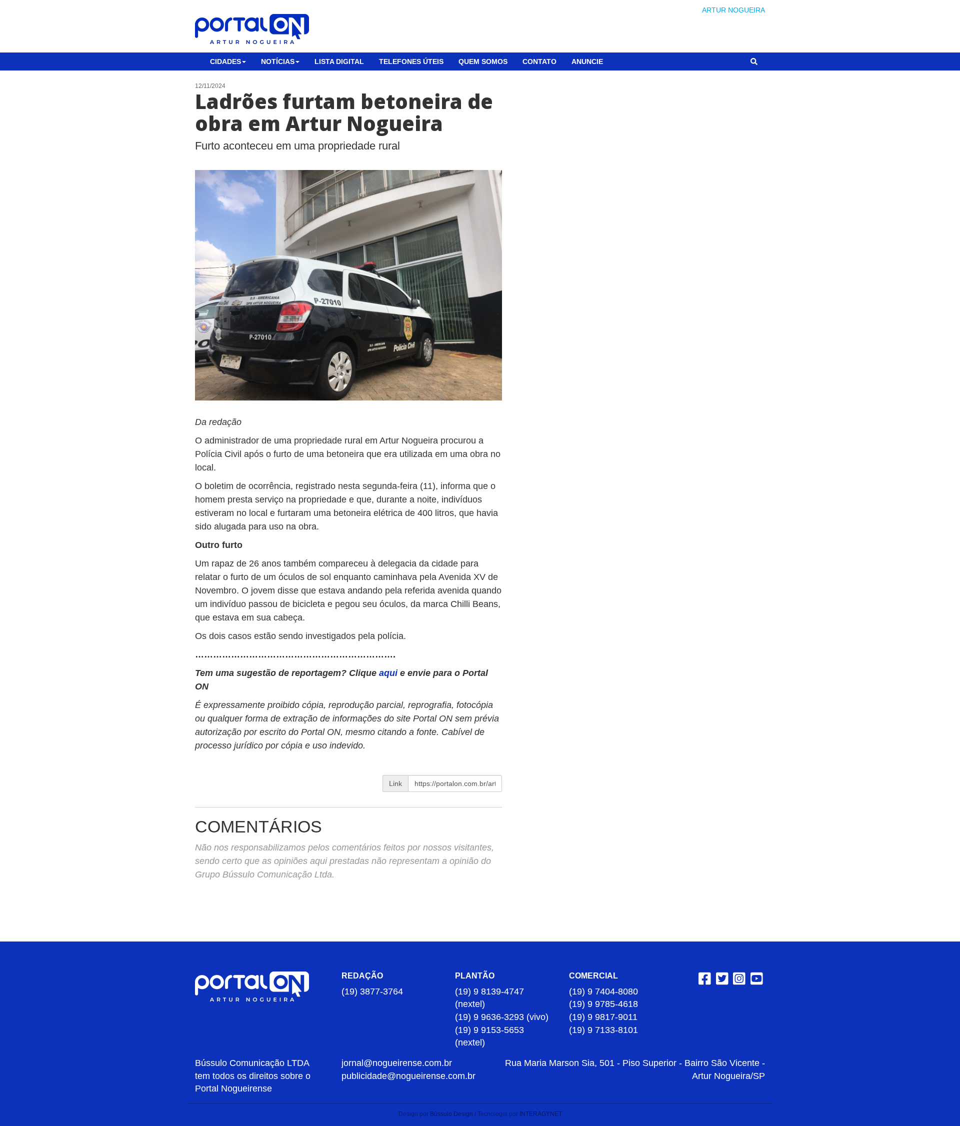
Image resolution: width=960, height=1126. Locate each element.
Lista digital (339, 62)
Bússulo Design (451, 1114)
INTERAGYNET (541, 1114)
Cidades (225, 62)
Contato (539, 62)
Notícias (277, 62)
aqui (389, 673)
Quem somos (483, 62)
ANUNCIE (587, 62)
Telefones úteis (411, 62)
